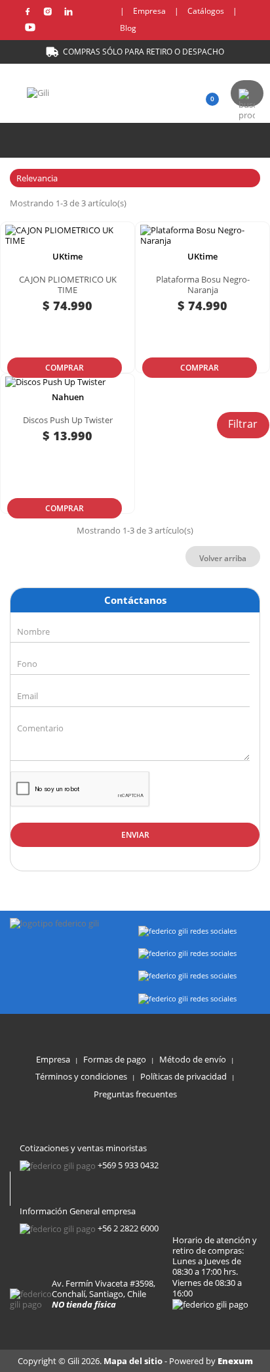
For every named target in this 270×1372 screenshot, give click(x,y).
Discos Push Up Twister (68, 420)
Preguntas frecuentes (135, 1094)
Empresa (149, 10)
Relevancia (133, 178)
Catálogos (205, 10)
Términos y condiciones (81, 1076)
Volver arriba (222, 558)
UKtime (67, 256)
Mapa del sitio (134, 1361)
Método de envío (192, 1059)
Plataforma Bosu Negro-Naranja (203, 284)
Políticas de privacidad (183, 1076)
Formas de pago (114, 1059)
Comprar (64, 367)
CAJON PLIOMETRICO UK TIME (68, 284)
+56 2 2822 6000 (128, 1228)
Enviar (135, 834)
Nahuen (68, 397)
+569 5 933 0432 (128, 1165)
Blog (128, 28)
